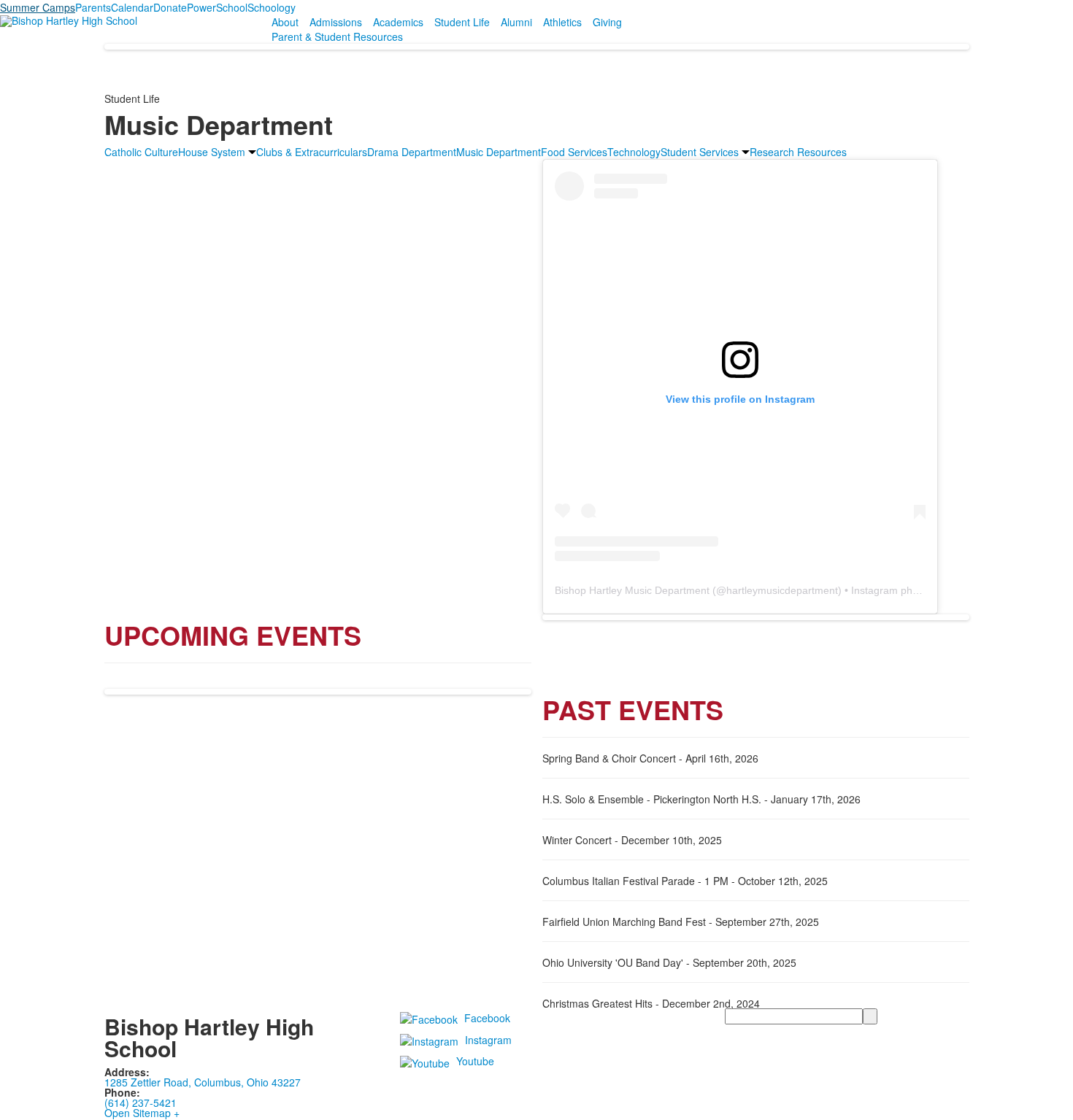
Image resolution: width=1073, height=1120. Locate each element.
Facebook (487, 1017)
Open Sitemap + (142, 1112)
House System (211, 151)
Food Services (574, 151)
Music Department (498, 151)
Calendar (132, 7)
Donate (170, 7)
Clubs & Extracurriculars (311, 151)
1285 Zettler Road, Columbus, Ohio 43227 (202, 1082)
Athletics (562, 22)
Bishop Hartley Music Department (632, 590)
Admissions (335, 22)
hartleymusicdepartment (782, 590)
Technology (634, 151)
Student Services (700, 151)
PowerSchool (217, 7)
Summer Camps (37, 7)
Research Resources (798, 151)
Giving (607, 22)
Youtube (475, 1061)
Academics (398, 22)
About (285, 22)
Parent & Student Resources (337, 36)
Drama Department (411, 151)
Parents (93, 7)
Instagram (488, 1039)
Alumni (516, 22)
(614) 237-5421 (140, 1102)
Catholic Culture (141, 151)
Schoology (271, 7)
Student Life (462, 22)
